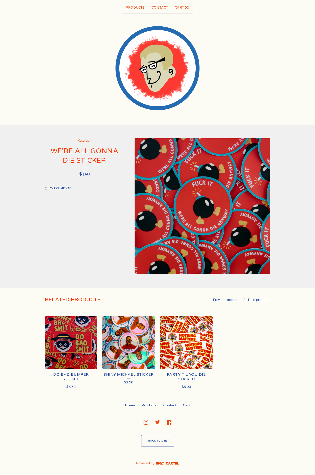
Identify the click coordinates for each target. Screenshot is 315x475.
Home (130, 405)
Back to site (157, 440)
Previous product (226, 300)
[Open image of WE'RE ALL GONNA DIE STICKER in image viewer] (202, 206)
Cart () (182, 7)
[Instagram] (146, 422)
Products (135, 7)
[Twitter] (157, 422)
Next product (258, 300)
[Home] (157, 68)
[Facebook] (169, 422)
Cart (186, 405)
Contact (160, 7)
